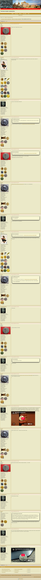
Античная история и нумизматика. (6, 575)
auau (1, 149)
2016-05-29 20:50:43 (16, 57)
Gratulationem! (16, 572)
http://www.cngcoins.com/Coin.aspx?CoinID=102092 (26, 375)
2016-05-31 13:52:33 (16, 306)
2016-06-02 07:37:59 (16, 511)
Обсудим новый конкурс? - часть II (6, 570)
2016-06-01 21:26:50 (16, 494)
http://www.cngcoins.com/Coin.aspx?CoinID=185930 (30, 153)
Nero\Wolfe (2, 57)
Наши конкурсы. (17, 570)
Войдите (6, 17)
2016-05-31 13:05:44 (16, 274)
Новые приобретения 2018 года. (6, 569)
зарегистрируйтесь (10, 17)
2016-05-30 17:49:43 (16, 149)
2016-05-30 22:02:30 (16, 182)
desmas (2, 182)
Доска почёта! (3, 572)
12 (6, 21)
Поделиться (12, 57)
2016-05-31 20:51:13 (16, 323)
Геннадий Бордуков (3, 100)
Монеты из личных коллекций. (18, 569)
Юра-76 (2, 511)
